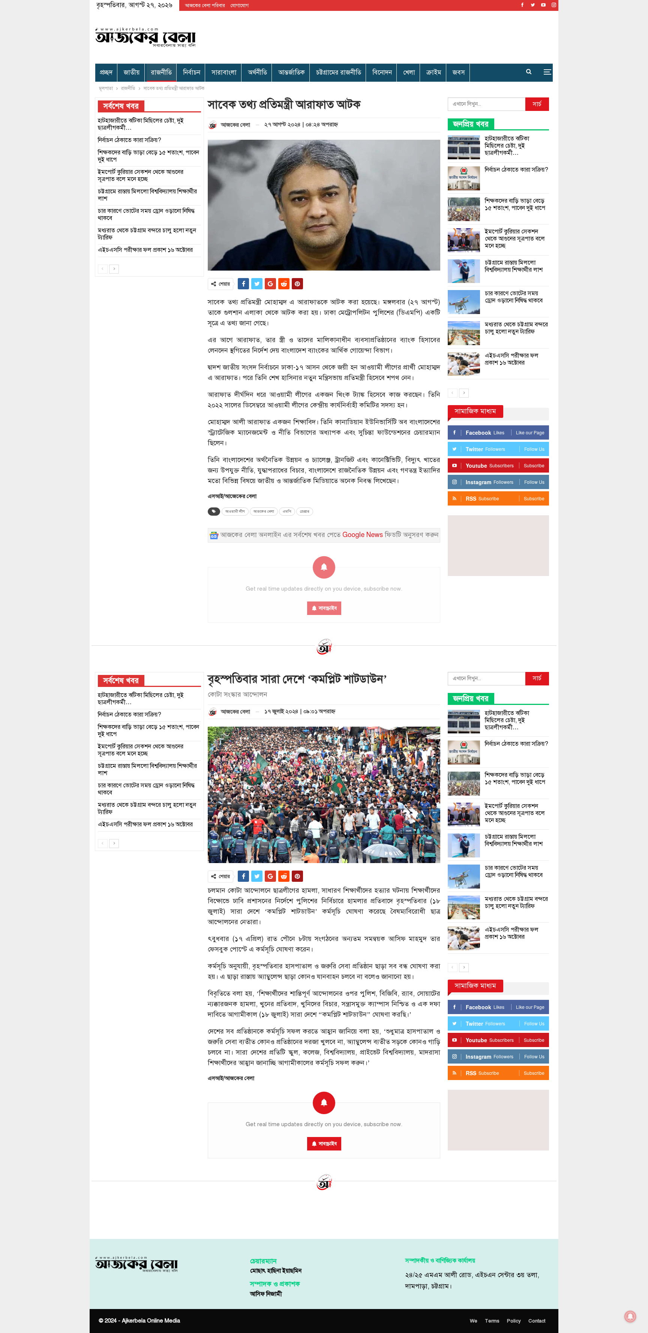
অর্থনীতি (257, 72)
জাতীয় (132, 72)
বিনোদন (382, 72)
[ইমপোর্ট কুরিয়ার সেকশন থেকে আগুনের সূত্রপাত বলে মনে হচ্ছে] (464, 240)
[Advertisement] (401, 35)
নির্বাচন (191, 72)
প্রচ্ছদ (106, 72)
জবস (459, 72)
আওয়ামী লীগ (235, 511)
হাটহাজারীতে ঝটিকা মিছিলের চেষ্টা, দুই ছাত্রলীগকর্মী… (507, 146)
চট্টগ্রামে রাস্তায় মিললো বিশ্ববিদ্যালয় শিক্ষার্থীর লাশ (514, 266)
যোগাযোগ (240, 5)
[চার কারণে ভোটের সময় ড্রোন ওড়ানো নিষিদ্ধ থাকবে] (464, 302)
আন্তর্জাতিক (291, 72)
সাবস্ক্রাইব (328, 1143)
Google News (362, 535)
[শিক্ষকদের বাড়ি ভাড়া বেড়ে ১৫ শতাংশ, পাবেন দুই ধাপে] (464, 209)
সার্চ (537, 104)
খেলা (409, 72)
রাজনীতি (161, 72)
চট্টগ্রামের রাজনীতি (338, 72)
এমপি (287, 511)
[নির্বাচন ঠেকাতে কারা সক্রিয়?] (464, 178)
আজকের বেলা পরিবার (205, 5)
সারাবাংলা (224, 72)
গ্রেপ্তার (304, 511)
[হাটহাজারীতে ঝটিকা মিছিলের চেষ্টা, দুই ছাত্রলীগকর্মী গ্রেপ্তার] (464, 147)
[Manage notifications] (630, 1317)
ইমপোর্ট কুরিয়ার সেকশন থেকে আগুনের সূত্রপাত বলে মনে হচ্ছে (515, 238)
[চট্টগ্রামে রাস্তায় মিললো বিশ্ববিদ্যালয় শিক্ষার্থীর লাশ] (464, 271)
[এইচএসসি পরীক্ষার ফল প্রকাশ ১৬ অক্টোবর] (464, 364)
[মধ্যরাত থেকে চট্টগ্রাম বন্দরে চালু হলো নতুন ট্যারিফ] (464, 333)
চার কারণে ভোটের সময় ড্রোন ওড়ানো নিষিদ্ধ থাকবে (514, 297)
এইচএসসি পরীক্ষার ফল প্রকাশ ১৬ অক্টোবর (511, 359)
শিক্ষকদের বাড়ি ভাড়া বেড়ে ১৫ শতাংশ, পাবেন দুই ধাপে (515, 204)
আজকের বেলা (264, 511)
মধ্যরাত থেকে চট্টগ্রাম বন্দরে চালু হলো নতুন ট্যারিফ (516, 328)
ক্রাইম (433, 72)
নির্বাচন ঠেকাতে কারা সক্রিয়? (516, 170)
